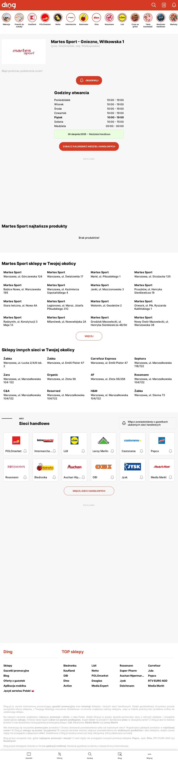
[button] (154, 5)
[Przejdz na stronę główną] (9, 5)
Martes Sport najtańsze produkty (34, 226)
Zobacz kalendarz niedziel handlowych (89, 146)
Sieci (21, 418)
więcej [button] (89, 336)
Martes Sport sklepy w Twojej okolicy (39, 263)
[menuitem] (29, 755)
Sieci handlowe (34, 423)
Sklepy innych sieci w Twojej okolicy (38, 349)
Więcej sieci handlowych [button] (89, 491)
